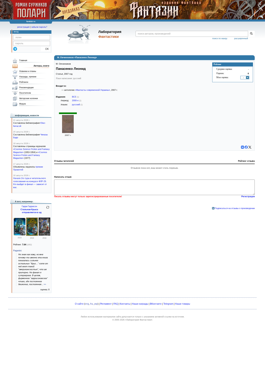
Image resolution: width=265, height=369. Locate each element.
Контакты (125, 303)
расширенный (241, 38)
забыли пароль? (39, 27)
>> (45, 284)
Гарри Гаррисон (29, 206)
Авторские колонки (28, 98)
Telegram (168, 303)
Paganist (17, 250)
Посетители (25, 93)
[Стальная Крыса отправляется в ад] (44, 235)
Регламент (106, 303)
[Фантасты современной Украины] (68, 132)
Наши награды (140, 303)
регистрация (23, 27)
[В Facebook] (246, 147)
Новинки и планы (27, 71)
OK (45, 49)
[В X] (249, 147)
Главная (23, 60)
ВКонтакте (156, 303)
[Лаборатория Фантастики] (80, 34)
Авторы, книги (41, 66)
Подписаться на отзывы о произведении (235, 208)
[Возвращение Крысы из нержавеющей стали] (32, 235)
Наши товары (182, 303)
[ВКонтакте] (242, 147)
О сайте (79, 303)
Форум (22, 104)
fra (91, 303)
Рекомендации (26, 87)
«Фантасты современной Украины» (92, 90)
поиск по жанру (219, 38)
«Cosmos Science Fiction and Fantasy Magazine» (30, 155)
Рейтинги (23, 82)
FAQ (115, 303)
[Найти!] (251, 34)
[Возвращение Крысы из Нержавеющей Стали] (19, 234)
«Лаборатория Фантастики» (138, 320)
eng (87, 303)
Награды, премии (27, 76)
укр (96, 303)
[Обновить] (47, 209)
